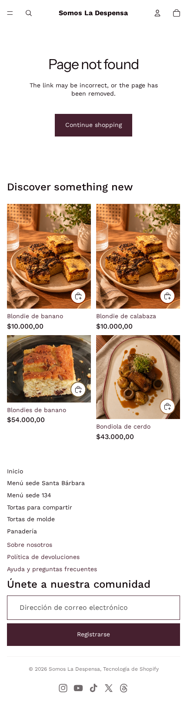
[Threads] (124, 688)
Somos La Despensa (74, 669)
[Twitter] (109, 688)
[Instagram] (63, 688)
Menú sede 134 (29, 495)
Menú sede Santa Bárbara (46, 482)
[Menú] (10, 13)
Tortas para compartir (39, 507)
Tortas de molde (31, 519)
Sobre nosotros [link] (29, 544)
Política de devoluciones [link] (43, 556)
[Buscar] (28, 13)
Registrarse (93, 634)
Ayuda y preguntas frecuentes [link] (52, 569)
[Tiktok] (93, 688)
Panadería (22, 531)
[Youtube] (78, 688)
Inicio (15, 471)
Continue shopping (93, 124)
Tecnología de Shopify (131, 669)
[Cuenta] (157, 13)
